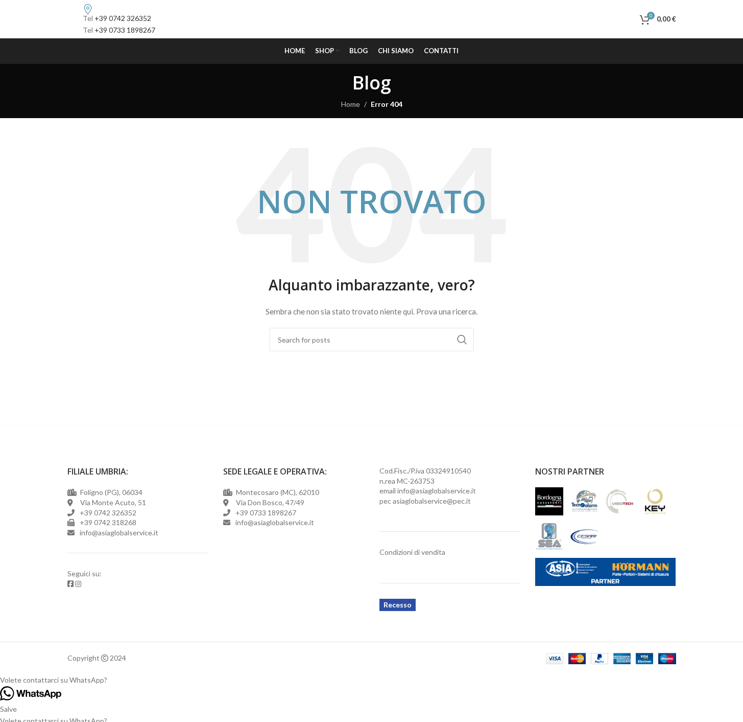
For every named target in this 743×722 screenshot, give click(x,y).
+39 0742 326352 (122, 18)
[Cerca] (630, 19)
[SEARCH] (462, 339)
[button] (371, 680)
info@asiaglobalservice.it (436, 490)
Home (350, 104)
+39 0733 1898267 (124, 30)
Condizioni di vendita (412, 552)
